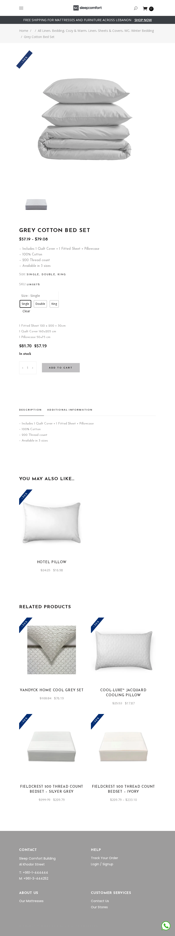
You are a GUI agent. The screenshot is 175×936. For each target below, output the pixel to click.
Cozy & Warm (76, 30)
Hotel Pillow (52, 562)
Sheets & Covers (110, 30)
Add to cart (61, 367)
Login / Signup (102, 864)
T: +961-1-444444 (33, 872)
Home (23, 30)
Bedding (58, 30)
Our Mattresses (31, 901)
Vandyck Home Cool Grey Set (52, 690)
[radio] (25, 303)
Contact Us (100, 901)
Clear (26, 311)
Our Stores (99, 907)
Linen (92, 30)
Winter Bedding (142, 30)
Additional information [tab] (70, 409)
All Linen (44, 30)
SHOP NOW (143, 20)
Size (24, 295)
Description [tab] (30, 409)
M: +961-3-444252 (33, 878)
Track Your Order (104, 858)
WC (126, 30)
